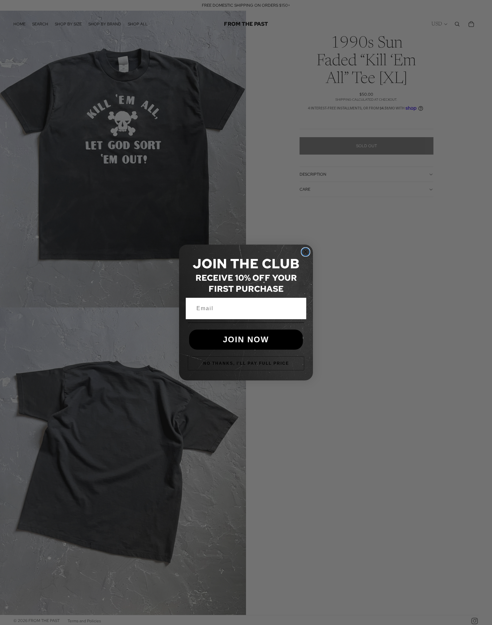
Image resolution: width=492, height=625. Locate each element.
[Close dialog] (306, 252)
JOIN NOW (246, 339)
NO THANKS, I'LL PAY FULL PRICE (246, 363)
